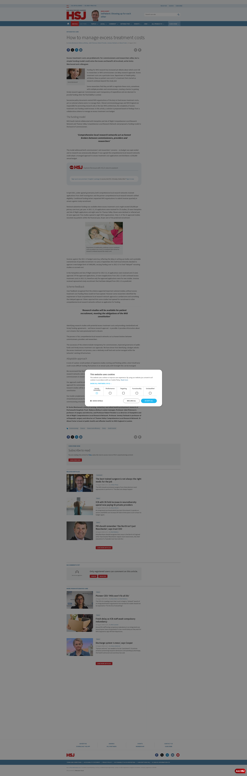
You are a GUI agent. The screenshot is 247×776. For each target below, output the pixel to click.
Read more (124, 380)
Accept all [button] (149, 401)
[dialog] (123, 388)
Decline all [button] (131, 401)
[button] (123, 383)
